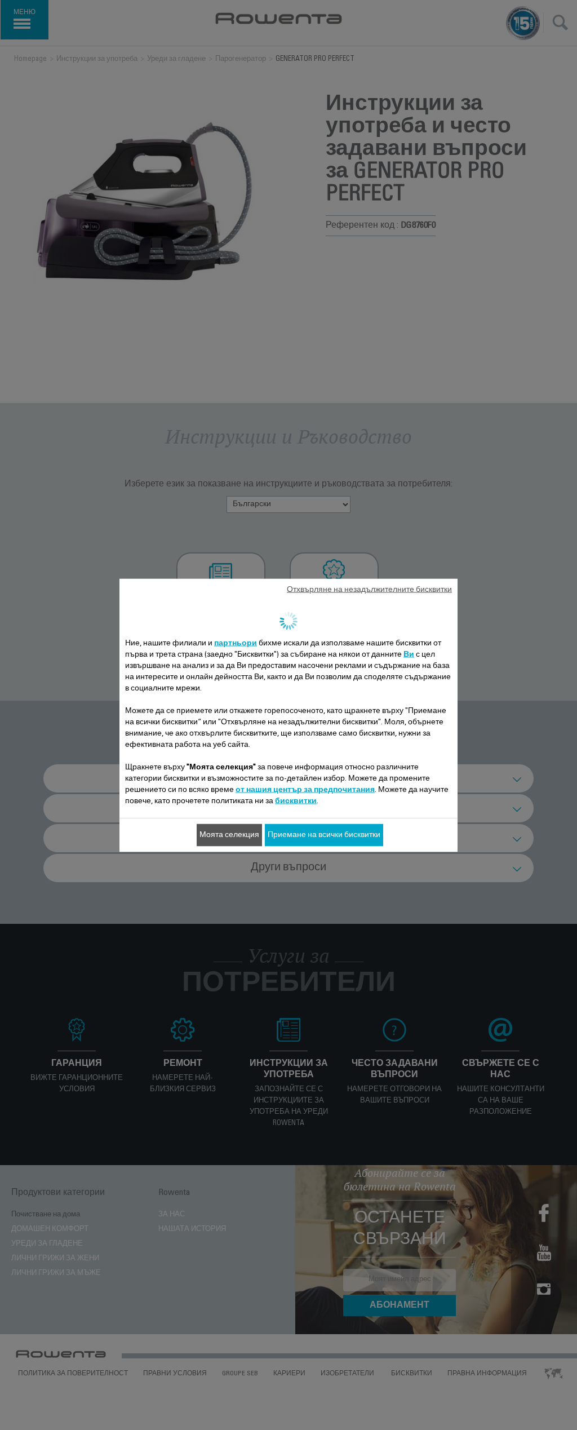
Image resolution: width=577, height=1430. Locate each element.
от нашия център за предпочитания (305, 790)
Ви (408, 654)
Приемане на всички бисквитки (324, 835)
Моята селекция (229, 835)
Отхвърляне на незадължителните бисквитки (369, 590)
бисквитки (296, 801)
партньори (235, 643)
